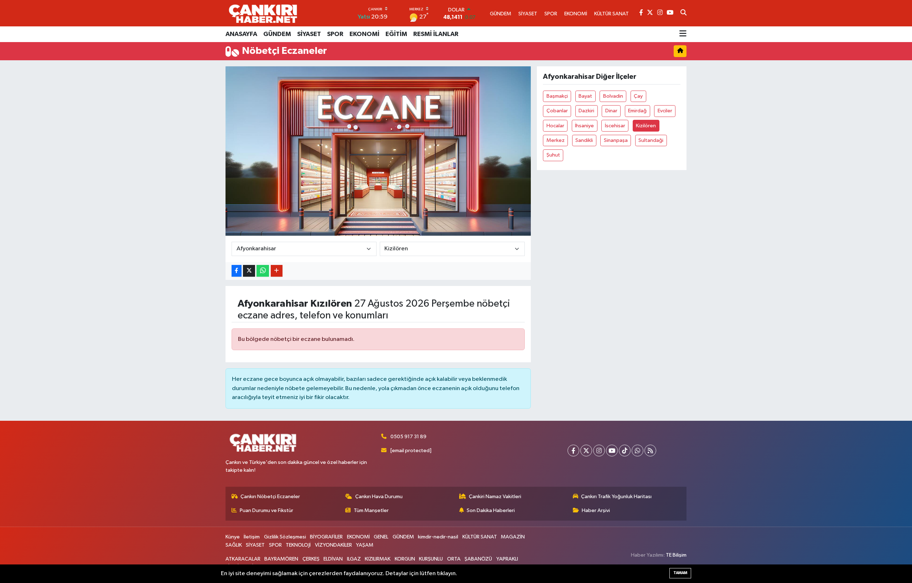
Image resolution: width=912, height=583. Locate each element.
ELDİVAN (333, 559)
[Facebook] (573, 450)
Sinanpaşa (616, 140)
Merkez (555, 140)
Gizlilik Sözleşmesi (285, 536)
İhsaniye (584, 125)
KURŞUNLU (431, 559)
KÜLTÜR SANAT (479, 536)
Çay (638, 96)
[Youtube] (612, 450)
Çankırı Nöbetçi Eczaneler (270, 496)
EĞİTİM (396, 34)
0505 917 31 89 (408, 436)
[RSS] (650, 450)
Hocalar (555, 125)
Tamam (680, 573)
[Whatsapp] (637, 450)
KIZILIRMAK (377, 559)
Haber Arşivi (596, 510)
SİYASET (309, 34)
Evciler (665, 110)
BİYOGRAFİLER (326, 536)
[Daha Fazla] (277, 271)
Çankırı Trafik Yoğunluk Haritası (616, 496)
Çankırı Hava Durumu (379, 496)
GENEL (381, 536)
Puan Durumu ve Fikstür (266, 510)
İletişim (252, 536)
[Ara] (683, 13)
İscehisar (615, 125)
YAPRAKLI (507, 559)
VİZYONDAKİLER (333, 545)
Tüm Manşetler (371, 510)
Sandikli (584, 140)
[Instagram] (599, 450)
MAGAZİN (513, 536)
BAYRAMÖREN (281, 559)
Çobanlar (557, 110)
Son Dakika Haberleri (491, 510)
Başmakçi (557, 96)
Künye (233, 536)
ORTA (454, 559)
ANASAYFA (241, 34)
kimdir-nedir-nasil (438, 536)
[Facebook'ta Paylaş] (237, 271)
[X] (586, 450)
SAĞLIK (234, 545)
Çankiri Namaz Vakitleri (495, 496)
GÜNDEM (277, 34)
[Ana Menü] (682, 34)
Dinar (611, 110)
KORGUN (405, 559)
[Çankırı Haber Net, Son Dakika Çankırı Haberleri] (263, 13)
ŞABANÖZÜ (478, 559)
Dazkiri (586, 110)
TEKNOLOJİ (298, 545)
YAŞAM (364, 545)
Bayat (585, 96)
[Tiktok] (625, 450)
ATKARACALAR (243, 559)
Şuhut (553, 155)
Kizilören (646, 125)
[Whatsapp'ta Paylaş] (262, 271)
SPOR (335, 34)
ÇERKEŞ (311, 559)
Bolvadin (613, 96)
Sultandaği (650, 140)
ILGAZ (354, 559)
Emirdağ (637, 110)
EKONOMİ (364, 34)
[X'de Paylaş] (249, 271)
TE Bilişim (676, 555)
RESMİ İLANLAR (435, 34)
